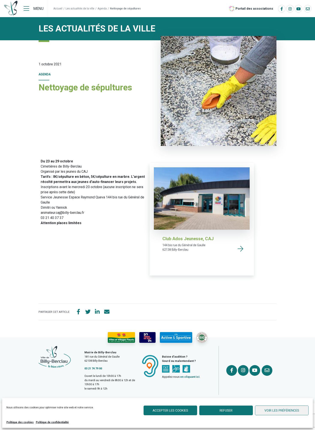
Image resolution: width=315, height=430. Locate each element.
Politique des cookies (20, 422)
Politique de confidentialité (52, 422)
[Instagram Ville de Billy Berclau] (290, 8)
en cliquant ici (190, 376)
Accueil (57, 8)
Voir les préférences (281, 410)
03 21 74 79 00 (93, 368)
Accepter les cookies (170, 410)
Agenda (102, 8)
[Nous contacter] (307, 8)
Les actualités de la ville (80, 8)
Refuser (226, 410)
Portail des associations (254, 8)
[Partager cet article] (106, 312)
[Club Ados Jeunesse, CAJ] (240, 249)
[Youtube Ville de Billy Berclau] (298, 8)
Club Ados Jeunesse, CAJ (188, 238)
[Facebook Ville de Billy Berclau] (281, 8)
